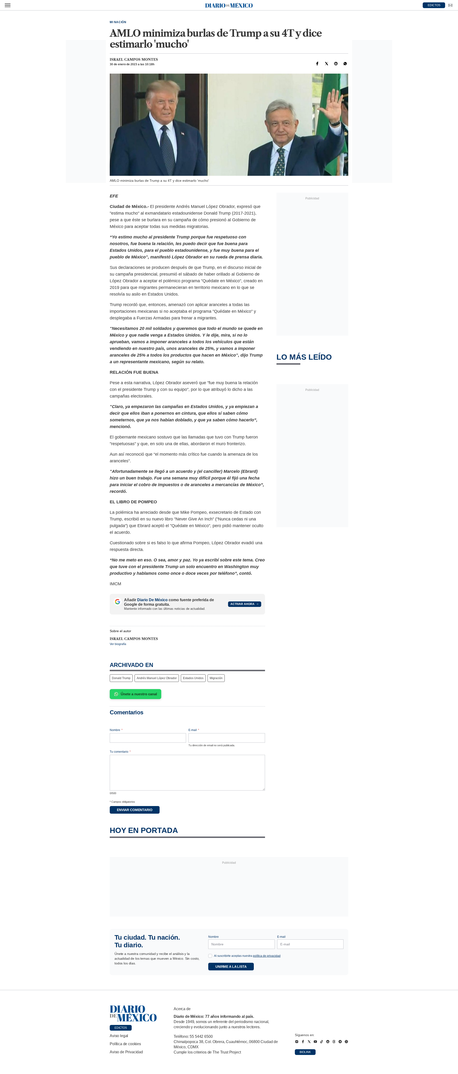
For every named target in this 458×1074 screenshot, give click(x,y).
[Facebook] (317, 63)
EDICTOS (434, 5)
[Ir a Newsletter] (450, 5)
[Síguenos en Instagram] (297, 1042)
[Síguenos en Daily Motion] (346, 1042)
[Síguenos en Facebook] (303, 1042)
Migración (216, 678)
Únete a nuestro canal (139, 694)
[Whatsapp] (345, 63)
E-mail (193, 730)
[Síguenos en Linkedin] (328, 1042)
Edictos (120, 1027)
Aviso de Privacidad (126, 1052)
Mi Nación (118, 22)
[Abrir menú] (7, 5)
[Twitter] (326, 63)
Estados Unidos (193, 678)
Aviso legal (119, 1036)
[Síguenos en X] (309, 1042)
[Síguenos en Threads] (334, 1042)
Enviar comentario (134, 810)
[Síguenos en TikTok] (321, 1042)
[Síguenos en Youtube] (315, 1042)
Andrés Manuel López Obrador (157, 678)
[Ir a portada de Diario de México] (133, 1013)
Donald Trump (121, 678)
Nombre (116, 730)
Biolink (305, 1052)
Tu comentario (120, 751)
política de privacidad (267, 956)
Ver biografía (118, 644)
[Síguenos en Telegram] (340, 1042)
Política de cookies (125, 1044)
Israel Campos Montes (134, 59)
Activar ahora (242, 604)
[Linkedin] (336, 63)
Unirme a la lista (231, 966)
